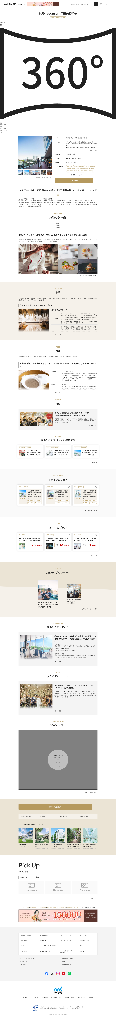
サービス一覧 (34, 997)
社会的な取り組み (56, 997)
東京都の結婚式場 (42, 907)
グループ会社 (81, 997)
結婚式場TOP (33, 907)
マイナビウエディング (24, 907)
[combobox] (82, 4)
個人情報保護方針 (69, 997)
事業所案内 (45, 997)
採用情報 (91, 997)
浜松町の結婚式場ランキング (73, 907)
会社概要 (25, 997)
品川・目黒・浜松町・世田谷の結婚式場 (56, 907)
